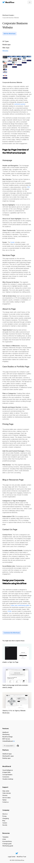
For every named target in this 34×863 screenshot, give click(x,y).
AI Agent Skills (6, 772)
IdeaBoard (5, 732)
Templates (5, 837)
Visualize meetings (7, 779)
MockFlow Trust (21, 856)
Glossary (4, 795)
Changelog (5, 818)
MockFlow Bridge (7, 736)
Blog (3, 820)
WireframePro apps (8, 756)
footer (12, 242)
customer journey (19, 104)
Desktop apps (6, 758)
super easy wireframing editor (20, 605)
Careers (4, 823)
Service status (6, 797)
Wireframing (5, 734)
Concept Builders (7, 774)
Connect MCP (9, 745)
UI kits (9, 611)
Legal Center (11, 856)
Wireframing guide (7, 846)
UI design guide (7, 843)
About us (4, 814)
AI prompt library (7, 841)
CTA (28, 187)
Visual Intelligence (7, 770)
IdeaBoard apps (7, 754)
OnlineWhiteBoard (8, 741)
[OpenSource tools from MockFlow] (18, 746)
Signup (4, 800)
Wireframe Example (8, 15)
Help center (5, 791)
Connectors (5, 777)
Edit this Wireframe (9, 33)
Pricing (4, 816)
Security (4, 825)
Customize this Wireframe (12, 632)
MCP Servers (6, 739)
